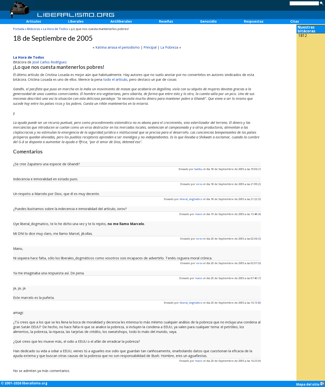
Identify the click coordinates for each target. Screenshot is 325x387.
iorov (199, 184)
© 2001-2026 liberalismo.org (24, 383)
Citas (294, 21)
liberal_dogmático (191, 199)
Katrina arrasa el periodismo (117, 47)
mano (198, 214)
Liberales (76, 21)
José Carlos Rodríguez (49, 62)
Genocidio (208, 21)
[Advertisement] (310, 71)
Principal (150, 47)
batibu (198, 169)
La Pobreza (169, 47)
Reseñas (166, 21)
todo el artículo (115, 79)
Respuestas (253, 21)
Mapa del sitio (308, 384)
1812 (302, 35)
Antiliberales (121, 21)
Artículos (33, 21)
